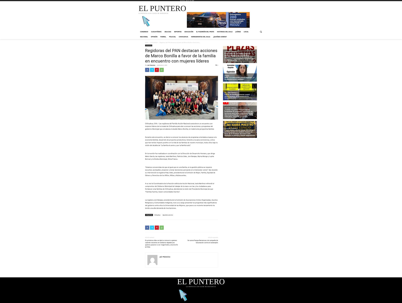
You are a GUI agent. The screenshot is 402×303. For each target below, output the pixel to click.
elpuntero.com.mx (168, 215)
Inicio (146, 42)
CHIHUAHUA (154, 42)
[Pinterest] (157, 70)
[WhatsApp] (162, 70)
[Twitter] (152, 70)
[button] (260, 31)
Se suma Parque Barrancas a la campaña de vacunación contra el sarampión (202, 241)
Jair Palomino (151, 65)
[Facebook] (147, 70)
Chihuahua (157, 215)
